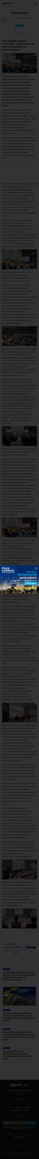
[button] (36, 568)
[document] (19, 579)
